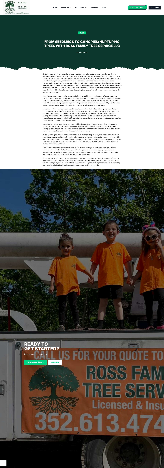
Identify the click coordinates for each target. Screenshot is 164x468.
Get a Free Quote (36, 362)
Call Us (55, 362)
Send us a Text (137, 8)
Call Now (154, 8)
